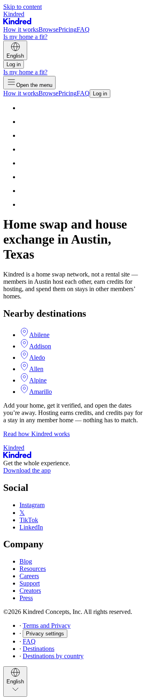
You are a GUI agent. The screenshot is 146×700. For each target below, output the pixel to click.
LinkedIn (31, 527)
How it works (21, 29)
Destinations (38, 648)
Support (29, 583)
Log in (13, 64)
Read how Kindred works (36, 433)
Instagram (32, 504)
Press (26, 597)
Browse (48, 29)
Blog (25, 561)
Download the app (27, 470)
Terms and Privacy (47, 625)
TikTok (28, 519)
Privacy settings (45, 634)
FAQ (83, 29)
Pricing (67, 29)
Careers (29, 576)
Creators (30, 590)
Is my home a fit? (25, 36)
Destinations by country (53, 655)
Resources (32, 568)
